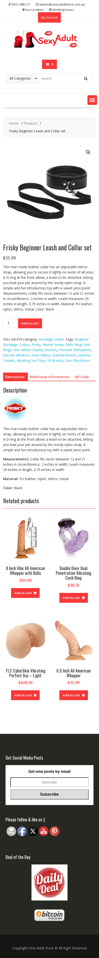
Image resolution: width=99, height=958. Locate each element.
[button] (92, 100)
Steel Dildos (41, 355)
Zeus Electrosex (77, 360)
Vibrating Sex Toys (31, 360)
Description (15, 376)
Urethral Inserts (64, 355)
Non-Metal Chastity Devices (35, 350)
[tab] (15, 377)
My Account (49, 17)
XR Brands (55, 360)
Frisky (36, 344)
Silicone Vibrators (16, 355)
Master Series (53, 344)
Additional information (49, 376)
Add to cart (30, 323)
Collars (24, 344)
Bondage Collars (51, 339)
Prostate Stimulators (75, 350)
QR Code (81, 376)
